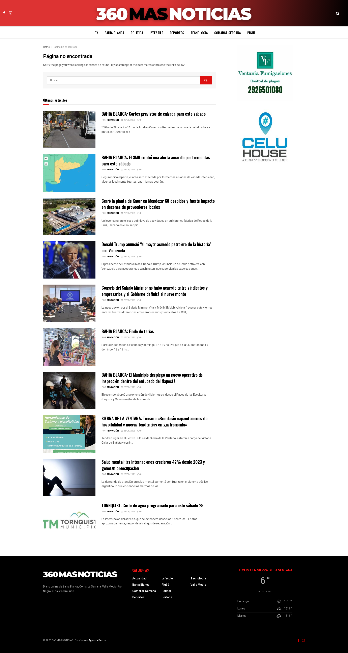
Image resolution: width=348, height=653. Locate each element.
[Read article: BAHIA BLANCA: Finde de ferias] (69, 347)
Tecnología (199, 32)
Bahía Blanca (114, 32)
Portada (167, 597)
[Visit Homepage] (174, 13)
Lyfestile (156, 32)
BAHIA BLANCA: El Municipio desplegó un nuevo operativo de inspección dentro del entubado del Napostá (152, 377)
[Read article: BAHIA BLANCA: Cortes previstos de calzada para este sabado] (69, 129)
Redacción (113, 120)
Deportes (177, 32)
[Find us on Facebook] (4, 13)
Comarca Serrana (227, 32)
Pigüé (251, 32)
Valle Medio (198, 585)
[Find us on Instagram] (10, 13)
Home (46, 47)
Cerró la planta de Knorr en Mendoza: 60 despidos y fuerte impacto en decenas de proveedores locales (158, 204)
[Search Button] (337, 13)
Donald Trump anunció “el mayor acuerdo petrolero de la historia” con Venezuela (156, 247)
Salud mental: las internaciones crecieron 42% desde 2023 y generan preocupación (153, 465)
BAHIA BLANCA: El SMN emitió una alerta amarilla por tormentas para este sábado (156, 160)
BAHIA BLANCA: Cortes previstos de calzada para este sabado (153, 113)
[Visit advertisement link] (265, 73)
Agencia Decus (97, 640)
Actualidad (139, 578)
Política (137, 32)
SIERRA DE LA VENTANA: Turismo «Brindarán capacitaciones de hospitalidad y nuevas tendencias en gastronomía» (154, 421)
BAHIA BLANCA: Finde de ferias (128, 331)
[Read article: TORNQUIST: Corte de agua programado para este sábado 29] (69, 521)
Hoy (95, 32)
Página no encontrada (65, 47)
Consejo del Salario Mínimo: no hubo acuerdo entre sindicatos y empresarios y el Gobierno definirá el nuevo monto (155, 290)
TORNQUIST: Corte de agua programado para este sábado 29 (153, 505)
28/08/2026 (129, 120)
